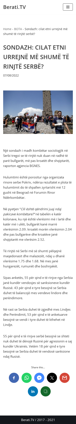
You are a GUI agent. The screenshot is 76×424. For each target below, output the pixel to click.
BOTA (18, 29)
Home (7, 29)
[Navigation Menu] (68, 7)
